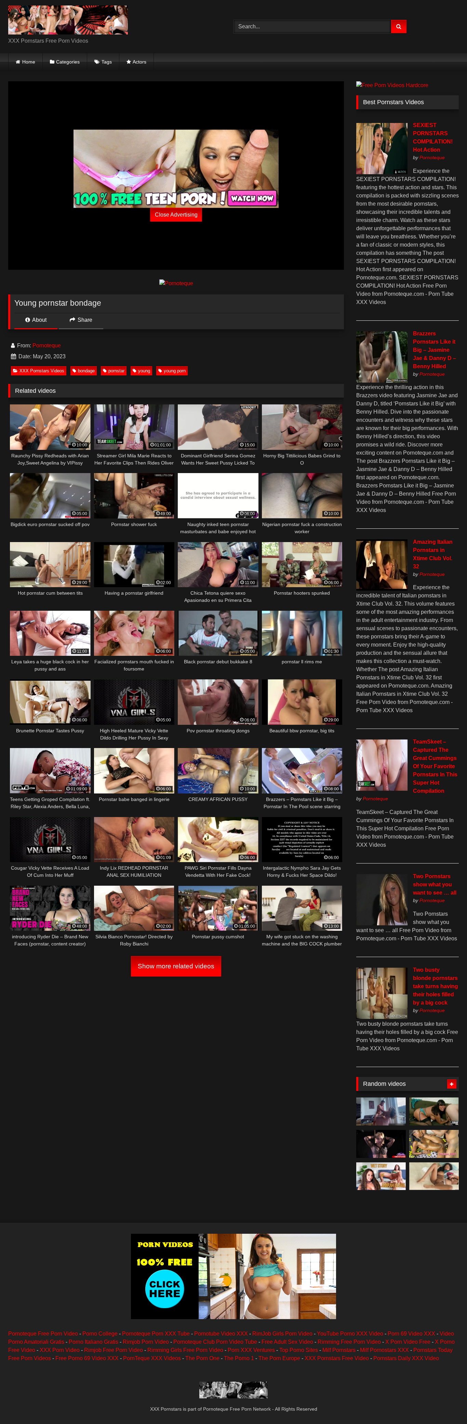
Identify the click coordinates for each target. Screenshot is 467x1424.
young (144, 370)
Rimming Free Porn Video (349, 1342)
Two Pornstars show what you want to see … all (434, 884)
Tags (107, 62)
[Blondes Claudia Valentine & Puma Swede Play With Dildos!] (381, 1144)
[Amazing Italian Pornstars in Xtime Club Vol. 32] (382, 589)
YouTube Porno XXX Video (350, 1334)
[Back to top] (445, 1403)
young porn (175, 370)
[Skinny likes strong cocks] (434, 1144)
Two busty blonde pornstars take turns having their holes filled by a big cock (435, 986)
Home (28, 62)
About (38, 320)
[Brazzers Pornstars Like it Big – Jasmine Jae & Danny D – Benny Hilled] (382, 381)
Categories (68, 62)
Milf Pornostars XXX (384, 1350)
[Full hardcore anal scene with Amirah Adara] (381, 1176)
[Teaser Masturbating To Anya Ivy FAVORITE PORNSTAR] (434, 1176)
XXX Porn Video (60, 1350)
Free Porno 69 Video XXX (87, 1358)
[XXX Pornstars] (68, 21)
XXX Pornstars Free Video (337, 1358)
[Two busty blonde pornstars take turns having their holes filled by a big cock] (382, 1017)
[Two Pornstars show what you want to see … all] (382, 923)
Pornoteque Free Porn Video (43, 1334)
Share (84, 320)
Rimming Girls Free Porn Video (185, 1350)
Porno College (100, 1334)
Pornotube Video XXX (221, 1334)
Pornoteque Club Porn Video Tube (215, 1342)
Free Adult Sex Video (287, 1342)
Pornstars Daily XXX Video (406, 1358)
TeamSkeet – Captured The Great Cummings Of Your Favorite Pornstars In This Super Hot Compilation (435, 766)
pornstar (116, 370)
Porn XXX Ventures (251, 1350)
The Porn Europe (279, 1358)
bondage (86, 370)
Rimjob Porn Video (146, 1342)
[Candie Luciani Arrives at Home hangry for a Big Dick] (381, 1111)
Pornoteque (46, 345)
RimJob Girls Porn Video (282, 1334)
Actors (139, 62)
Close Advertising (176, 214)
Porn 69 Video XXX (411, 1334)
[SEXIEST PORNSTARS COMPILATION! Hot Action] (382, 172)
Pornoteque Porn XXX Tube (156, 1334)
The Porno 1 (239, 1358)
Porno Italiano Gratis (93, 1342)
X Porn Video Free (407, 1342)
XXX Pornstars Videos (41, 370)
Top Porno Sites (298, 1350)
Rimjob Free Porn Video (113, 1350)
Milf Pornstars (339, 1350)
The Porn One (202, 1358)
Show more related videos (176, 966)
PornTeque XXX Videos (152, 1358)
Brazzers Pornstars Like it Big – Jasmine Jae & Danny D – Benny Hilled (434, 350)
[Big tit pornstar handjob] (434, 1111)
